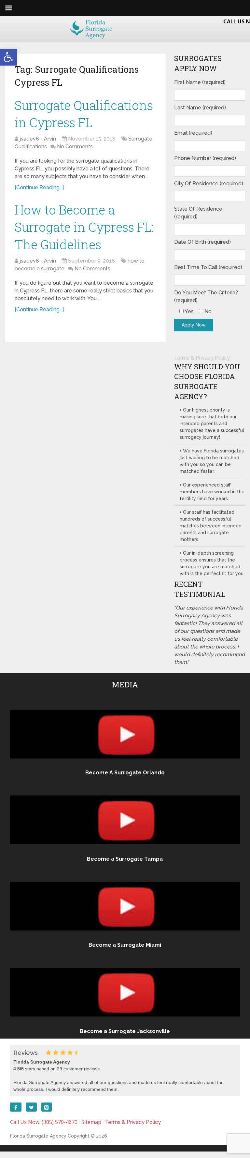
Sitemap (91, 1122)
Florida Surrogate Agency (38, 1136)
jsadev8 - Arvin (38, 139)
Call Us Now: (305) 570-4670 (43, 1122)
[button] (8, 57)
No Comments (75, 146)
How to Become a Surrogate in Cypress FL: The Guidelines (84, 227)
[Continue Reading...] (39, 187)
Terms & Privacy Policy (202, 358)
